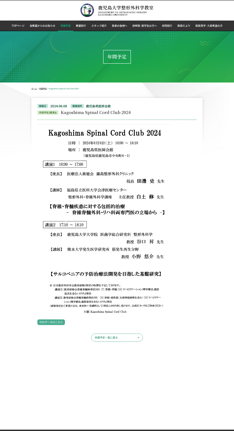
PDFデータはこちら (51, 322)
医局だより (183, 25)
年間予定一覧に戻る (106, 337)
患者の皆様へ (119, 25)
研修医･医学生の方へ (144, 25)
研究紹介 (167, 25)
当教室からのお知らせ (42, 25)
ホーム (34, 88)
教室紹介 (81, 25)
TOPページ (17, 25)
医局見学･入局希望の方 (209, 25)
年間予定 (65, 25)
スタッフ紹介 (99, 25)
